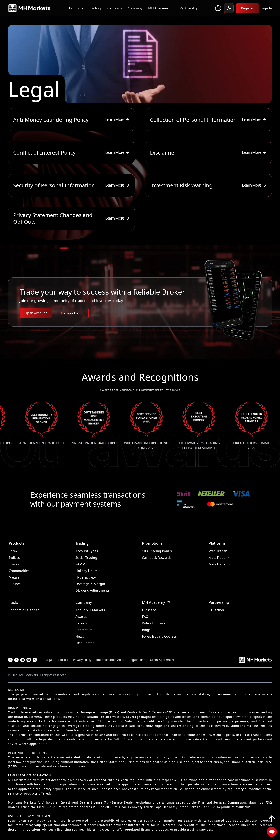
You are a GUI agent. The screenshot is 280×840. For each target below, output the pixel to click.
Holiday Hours (86, 570)
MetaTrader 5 (219, 564)
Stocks (14, 564)
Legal (49, 660)
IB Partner (216, 610)
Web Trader (218, 551)
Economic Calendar (24, 610)
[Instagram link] (35, 660)
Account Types (86, 551)
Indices (14, 557)
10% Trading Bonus (157, 551)
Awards (81, 616)
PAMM (80, 564)
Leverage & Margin (90, 584)
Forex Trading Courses (159, 636)
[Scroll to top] (272, 819)
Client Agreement (162, 660)
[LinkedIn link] (22, 660)
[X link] (16, 660)
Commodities (19, 570)
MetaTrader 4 (219, 557)
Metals (14, 577)
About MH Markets (90, 610)
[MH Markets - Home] (29, 8)
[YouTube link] (28, 660)
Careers (81, 623)
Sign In (266, 8)
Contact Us (83, 629)
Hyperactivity (85, 577)
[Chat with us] (272, 832)
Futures (15, 584)
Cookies (63, 660)
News (79, 636)
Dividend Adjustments (92, 590)
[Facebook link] (10, 660)
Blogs (146, 629)
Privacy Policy (82, 660)
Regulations (137, 660)
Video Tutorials (153, 623)
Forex (13, 551)
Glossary (149, 610)
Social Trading (86, 557)
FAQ (145, 616)
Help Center (84, 643)
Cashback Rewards (156, 557)
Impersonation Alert (110, 660)
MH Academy (158, 8)
